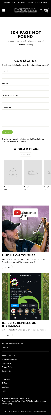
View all (25, 154)
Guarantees (6, 363)
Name (5, 71)
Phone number (10, 95)
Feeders (5, 347)
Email (5, 83)
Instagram (6, 379)
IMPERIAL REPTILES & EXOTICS (21, 411)
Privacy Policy (7, 367)
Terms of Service (16, 141)
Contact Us (6, 371)
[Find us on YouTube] (25, 229)
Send (7, 132)
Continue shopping (25, 45)
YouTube (5, 387)
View (7, 267)
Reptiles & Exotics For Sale (12, 343)
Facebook (5, 391)
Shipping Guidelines (9, 359)
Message (7, 107)
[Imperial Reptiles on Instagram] (25, 296)
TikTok (4, 383)
